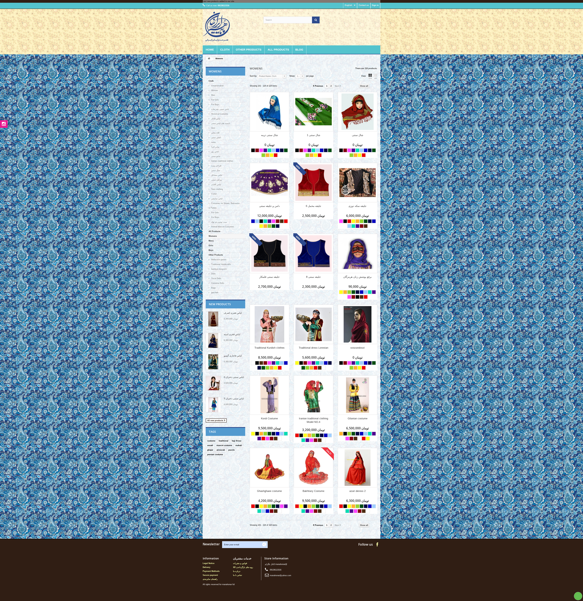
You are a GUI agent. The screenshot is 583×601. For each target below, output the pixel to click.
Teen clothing (217, 189)
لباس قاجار (215, 118)
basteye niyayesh (219, 269)
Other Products (248, 49)
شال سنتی (215, 170)
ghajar (210, 450)
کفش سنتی (216, 137)
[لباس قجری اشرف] (213, 319)
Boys (211, 250)
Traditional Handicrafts (221, 264)
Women (214, 90)
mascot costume (224, 445)
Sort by (253, 76)
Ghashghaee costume (269, 491)
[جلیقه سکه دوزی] (357, 182)
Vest (213, 128)
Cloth (225, 49)
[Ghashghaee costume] (269, 467)
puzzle (231, 450)
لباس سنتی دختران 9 (234, 398)
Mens (211, 241)
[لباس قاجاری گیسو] (213, 361)
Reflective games (219, 259)
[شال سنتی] (357, 111)
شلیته (213, 142)
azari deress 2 (357, 491)
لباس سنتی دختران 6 (234, 377)
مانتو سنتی (215, 156)
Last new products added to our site (218, 1)
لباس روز (215, 151)
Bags (213, 288)
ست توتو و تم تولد (219, 222)
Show (292, 76)
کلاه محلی (215, 133)
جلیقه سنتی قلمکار (269, 276)
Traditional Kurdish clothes (269, 347)
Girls (211, 245)
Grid (370, 78)
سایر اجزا (215, 147)
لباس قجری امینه (232, 334)
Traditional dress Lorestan (313, 347)
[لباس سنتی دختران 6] (213, 383)
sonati (210, 445)
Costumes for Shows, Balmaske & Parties (224, 205)
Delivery (206, 567)
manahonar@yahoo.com (280, 575)
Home (210, 49)
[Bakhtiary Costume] (313, 467)
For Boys (215, 104)
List (375, 78)
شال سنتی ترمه (269, 135)
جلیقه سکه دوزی (357, 206)
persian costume (215, 454)
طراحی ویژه (216, 166)
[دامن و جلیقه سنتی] (269, 182)
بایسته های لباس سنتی (220, 123)
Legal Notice (208, 563)
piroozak (221, 450)
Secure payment (210, 575)
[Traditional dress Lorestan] (313, 324)
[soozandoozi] (357, 324)
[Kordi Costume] (269, 395)
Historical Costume (219, 114)
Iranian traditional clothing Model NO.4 (313, 420)
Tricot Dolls (216, 278)
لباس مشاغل (216, 175)
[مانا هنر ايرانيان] (231, 26)
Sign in (375, 5)
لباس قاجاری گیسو (233, 355)
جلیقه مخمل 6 (313, 206)
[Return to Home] (209, 59)
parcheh (214, 292)
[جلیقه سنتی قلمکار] (269, 253)
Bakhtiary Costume (313, 491)
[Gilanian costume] (357, 395)
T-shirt (214, 194)
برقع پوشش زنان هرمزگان (357, 276)
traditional (223, 441)
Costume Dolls (217, 283)
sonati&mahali (217, 86)
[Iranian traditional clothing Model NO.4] (313, 395)
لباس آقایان (216, 184)
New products (220, 304)
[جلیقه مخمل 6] (313, 182)
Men (213, 95)
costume (211, 441)
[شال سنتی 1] (313, 111)
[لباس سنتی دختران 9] (213, 404)
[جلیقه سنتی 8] (313, 253)
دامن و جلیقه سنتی (269, 206)
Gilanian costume (357, 418)
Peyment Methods (211, 571)
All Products (278, 49)
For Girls (215, 100)
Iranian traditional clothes (222, 161)
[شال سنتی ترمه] (269, 111)
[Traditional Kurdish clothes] (269, 324)
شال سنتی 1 (313, 135)
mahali (238, 445)
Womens (213, 236)
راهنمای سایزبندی (210, 579)
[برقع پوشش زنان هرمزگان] (357, 253)
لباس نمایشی (217, 198)
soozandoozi (357, 347)
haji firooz (236, 441)
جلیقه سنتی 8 (313, 276)
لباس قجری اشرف (233, 313)
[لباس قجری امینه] (213, 340)
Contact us (364, 5)
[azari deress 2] (357, 467)
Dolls (213, 274)
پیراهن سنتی (216, 180)
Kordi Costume (269, 418)
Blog (299, 49)
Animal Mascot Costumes (222, 227)
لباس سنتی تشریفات (220, 109)
